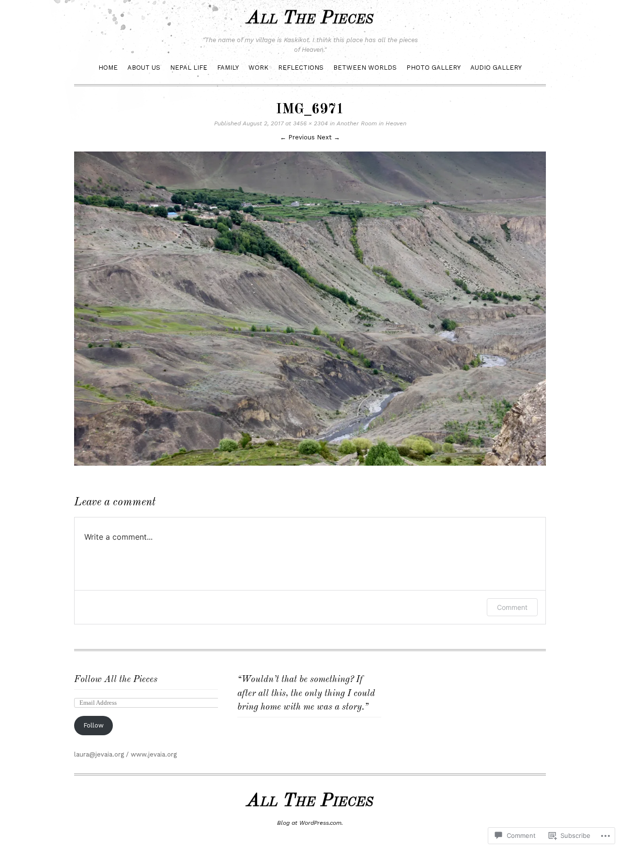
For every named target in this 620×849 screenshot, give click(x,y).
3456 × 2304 (310, 123)
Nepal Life (188, 67)
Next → (328, 137)
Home (108, 67)
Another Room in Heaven (371, 123)
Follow (93, 725)
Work (258, 67)
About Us (143, 67)
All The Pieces (310, 18)
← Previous (297, 137)
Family (228, 67)
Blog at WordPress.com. (310, 822)
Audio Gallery (496, 67)
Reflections (301, 67)
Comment (512, 607)
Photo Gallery (433, 67)
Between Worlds (365, 67)
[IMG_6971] (310, 468)
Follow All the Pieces (115, 679)
